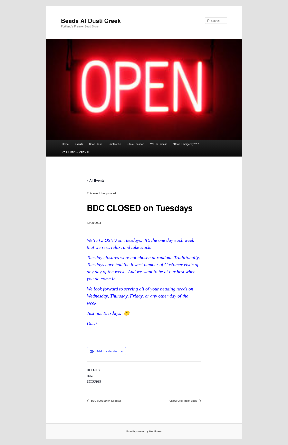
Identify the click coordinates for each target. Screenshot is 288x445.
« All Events (95, 180)
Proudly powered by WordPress (144, 431)
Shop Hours (95, 144)
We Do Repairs (158, 144)
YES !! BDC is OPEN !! (75, 152)
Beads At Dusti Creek (91, 20)
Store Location (136, 144)
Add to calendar (107, 351)
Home (65, 144)
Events (79, 144)
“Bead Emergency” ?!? (186, 144)
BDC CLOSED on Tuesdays (106, 400)
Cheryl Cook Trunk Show (183, 400)
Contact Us (115, 144)
